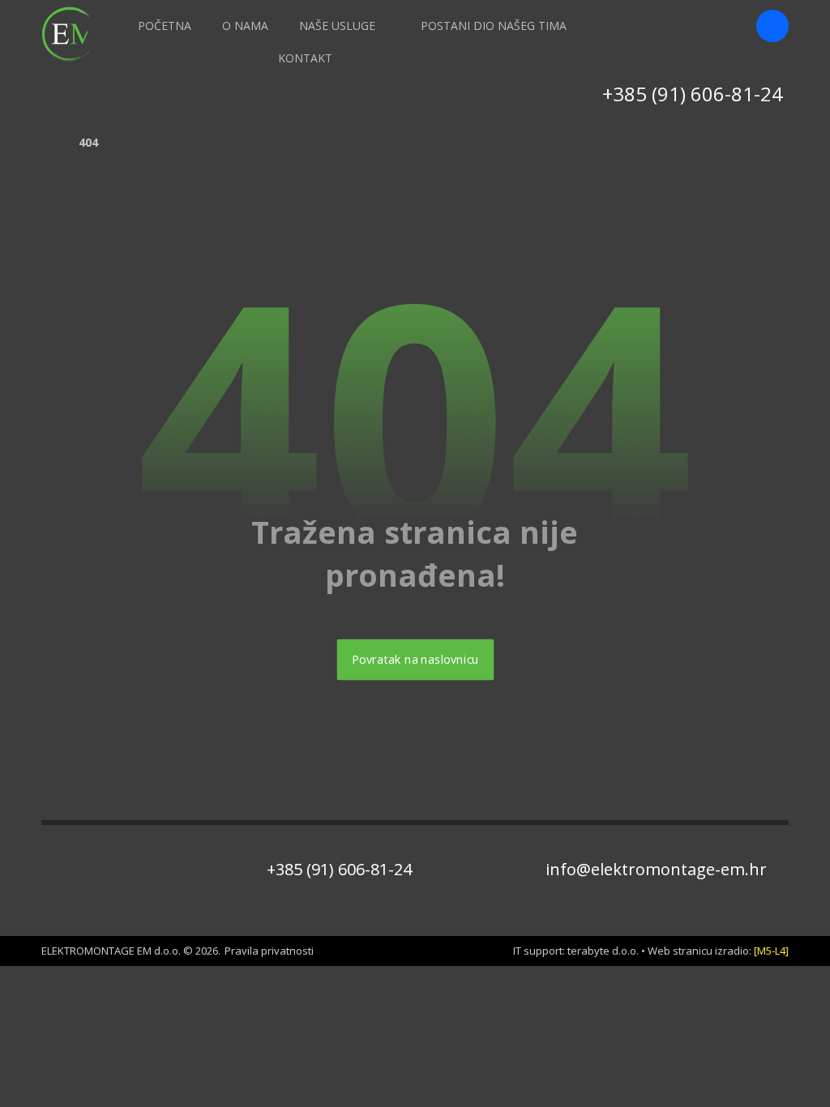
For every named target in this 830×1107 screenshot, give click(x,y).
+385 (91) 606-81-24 (339, 869)
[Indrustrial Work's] (69, 34)
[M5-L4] (771, 950)
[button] (772, 26)
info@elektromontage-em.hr (656, 869)
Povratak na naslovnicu (415, 660)
